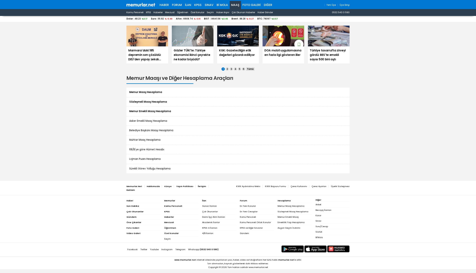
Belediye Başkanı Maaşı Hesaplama (151, 130)
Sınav (209, 5)
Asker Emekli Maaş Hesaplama (148, 121)
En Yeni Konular (248, 206)
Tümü (250, 69)
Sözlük (319, 231)
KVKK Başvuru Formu (275, 186)
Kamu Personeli (135, 12)
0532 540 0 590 (341, 12)
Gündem (244, 233)
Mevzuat (170, 12)
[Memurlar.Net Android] (293, 249)
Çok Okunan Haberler (243, 12)
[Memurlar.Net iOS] (315, 249)
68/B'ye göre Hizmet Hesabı (146, 149)
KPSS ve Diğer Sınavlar (251, 227)
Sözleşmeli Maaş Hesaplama (293, 211)
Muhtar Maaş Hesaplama (144, 140)
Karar (318, 215)
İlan (188, 5)
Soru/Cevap (322, 226)
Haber (164, 5)
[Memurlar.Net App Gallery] (338, 249)
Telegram (180, 249)
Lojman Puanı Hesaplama (145, 159)
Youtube (154, 249)
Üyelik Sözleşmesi (340, 186)
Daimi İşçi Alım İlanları (213, 216)
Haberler (158, 12)
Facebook (132, 249)
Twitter (143, 249)
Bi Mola (222, 5)
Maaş (235, 5)
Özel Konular (197, 12)
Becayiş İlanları (323, 210)
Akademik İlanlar (211, 222)
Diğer (268, 5)
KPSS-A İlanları (209, 227)
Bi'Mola (319, 237)
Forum (177, 5)
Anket (318, 204)
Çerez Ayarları (319, 186)
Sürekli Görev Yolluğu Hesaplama (150, 168)
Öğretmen (182, 12)
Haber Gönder (265, 12)
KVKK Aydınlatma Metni (248, 186)
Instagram (167, 249)
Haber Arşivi (222, 12)
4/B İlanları (207, 233)
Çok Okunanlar (210, 211)
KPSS (198, 5)
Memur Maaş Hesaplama (291, 206)
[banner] (140, 4)
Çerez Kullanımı (299, 186)
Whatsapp (203, 249)
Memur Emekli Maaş (288, 216)
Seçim (210, 12)
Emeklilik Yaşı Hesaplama (291, 222)
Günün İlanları (209, 206)
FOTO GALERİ (251, 5)
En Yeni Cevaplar (249, 211)
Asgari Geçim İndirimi (289, 227)
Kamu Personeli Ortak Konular (255, 222)
